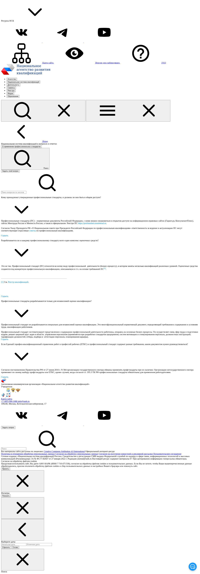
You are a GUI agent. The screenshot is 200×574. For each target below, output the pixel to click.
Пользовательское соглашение (167, 454)
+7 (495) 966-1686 (9, 401)
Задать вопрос (8, 427)
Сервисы (11, 88)
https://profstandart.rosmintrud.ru (92, 223)
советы (32, 230)
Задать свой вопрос (10, 171)
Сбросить (6, 547)
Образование (13, 96)
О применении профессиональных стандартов (21, 146)
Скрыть (4, 235)
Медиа (10, 93)
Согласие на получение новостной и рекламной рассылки (126, 454)
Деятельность (13, 85)
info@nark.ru (24, 401)
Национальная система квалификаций (23, 82)
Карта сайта (6, 399)
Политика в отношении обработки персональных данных (28, 454)
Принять (5, 469)
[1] (2, 282)
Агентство (12, 79)
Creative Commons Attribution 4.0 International (64, 451)
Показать (6, 496)
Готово (15, 547)
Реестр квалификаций (18, 282)
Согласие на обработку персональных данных (76, 454)
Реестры (11, 91)
